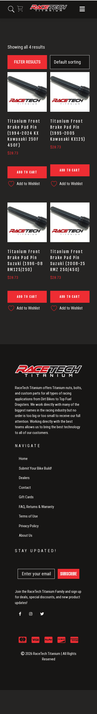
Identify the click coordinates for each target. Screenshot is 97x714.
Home (23, 458)
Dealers (24, 478)
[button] (82, 9)
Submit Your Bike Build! (35, 468)
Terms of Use (28, 516)
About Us (25, 535)
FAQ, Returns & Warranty (36, 507)
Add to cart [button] (27, 172)
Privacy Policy (29, 526)
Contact (25, 487)
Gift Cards (26, 497)
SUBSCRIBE (68, 573)
